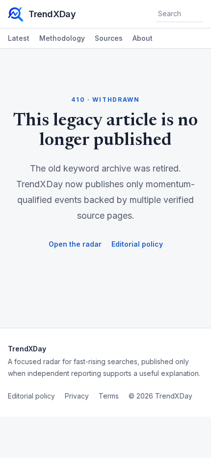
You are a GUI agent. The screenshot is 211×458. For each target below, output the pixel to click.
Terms (109, 396)
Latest (18, 38)
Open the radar (75, 244)
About (142, 38)
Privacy (77, 396)
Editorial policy (137, 244)
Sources (109, 38)
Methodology (62, 38)
